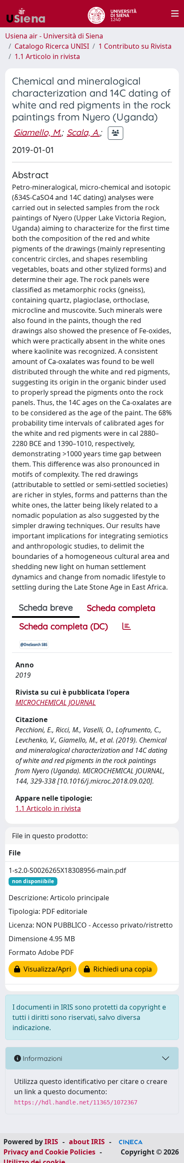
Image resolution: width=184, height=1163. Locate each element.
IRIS (51, 1141)
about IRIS (87, 1141)
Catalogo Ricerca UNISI (52, 46)
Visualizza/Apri (45, 969)
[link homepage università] (112, 13)
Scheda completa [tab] (121, 607)
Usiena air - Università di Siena (54, 36)
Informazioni (41, 1058)
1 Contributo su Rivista (135, 46)
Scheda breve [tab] (46, 607)
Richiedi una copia (121, 969)
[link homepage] (29, 13)
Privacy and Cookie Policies (49, 1152)
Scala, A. (83, 132)
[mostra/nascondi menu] (175, 13)
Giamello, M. (37, 132)
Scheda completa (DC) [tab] (63, 626)
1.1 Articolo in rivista (47, 56)
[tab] (126, 626)
